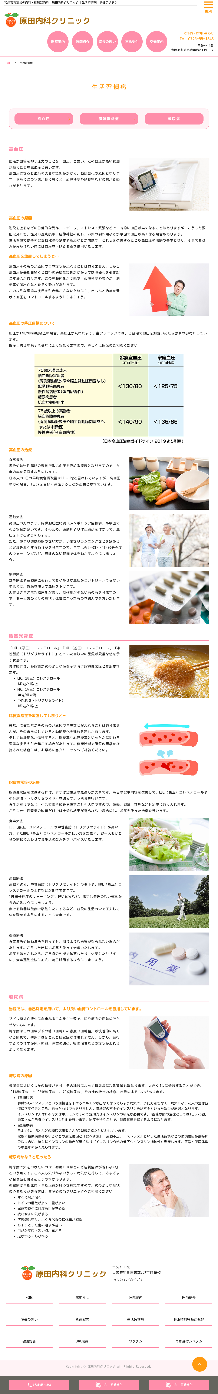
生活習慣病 (135, 1319)
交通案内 (157, 41)
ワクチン (135, 1341)
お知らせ (82, 1297)
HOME (8, 63)
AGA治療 (82, 1341)
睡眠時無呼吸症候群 (189, 1319)
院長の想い (107, 41)
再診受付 (132, 41)
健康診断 (29, 1341)
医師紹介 (82, 41)
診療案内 (82, 1319)
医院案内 (58, 41)
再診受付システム (188, 1341)
